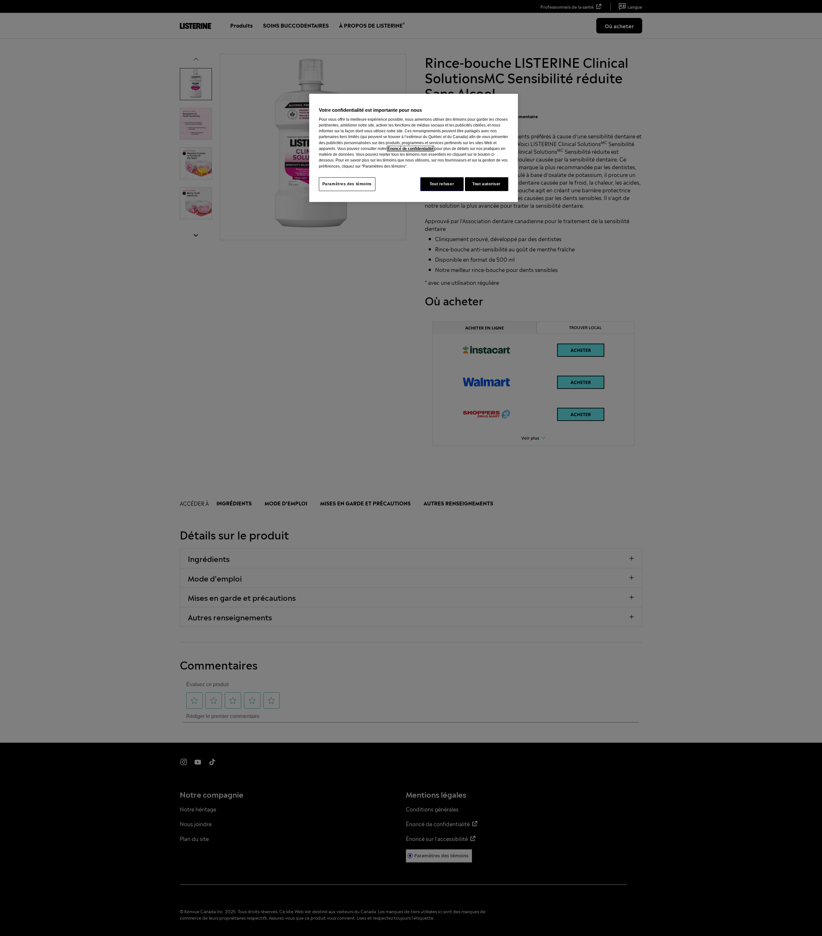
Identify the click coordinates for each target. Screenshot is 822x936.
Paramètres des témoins (347, 184)
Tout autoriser (486, 184)
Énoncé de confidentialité (410, 148)
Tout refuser (442, 184)
